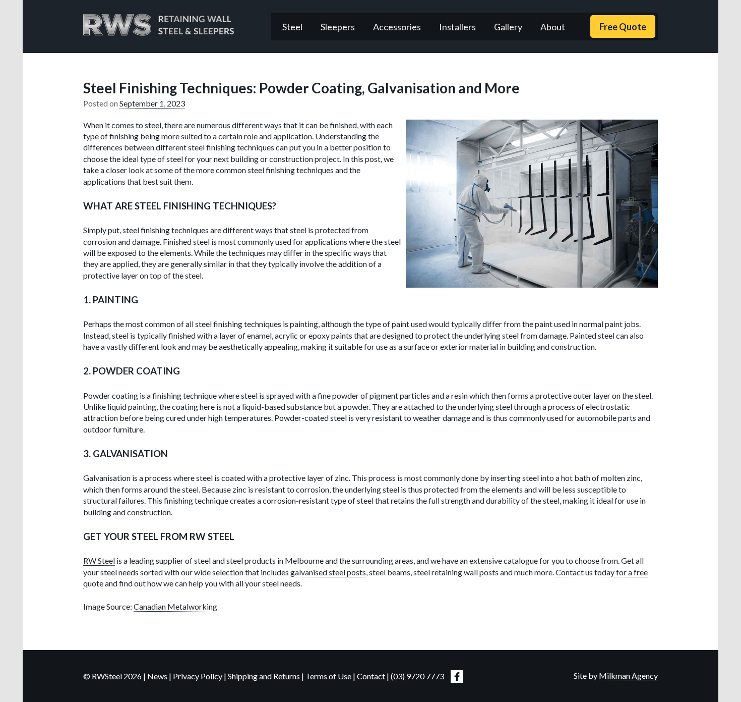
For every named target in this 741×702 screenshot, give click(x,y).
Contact (371, 676)
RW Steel (99, 560)
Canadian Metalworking (175, 606)
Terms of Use (328, 676)
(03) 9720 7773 (417, 676)
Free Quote (622, 26)
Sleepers (338, 26)
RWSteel (158, 25)
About (552, 26)
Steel (292, 26)
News (157, 676)
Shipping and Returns (264, 676)
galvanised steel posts (328, 572)
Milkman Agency (628, 675)
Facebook (457, 676)
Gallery (508, 26)
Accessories (397, 26)
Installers (457, 26)
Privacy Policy (197, 676)
